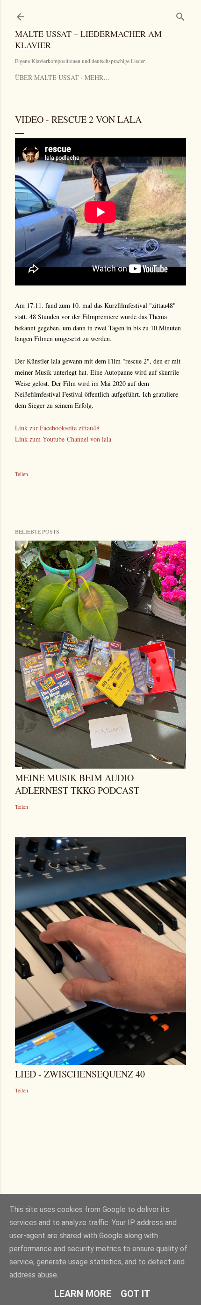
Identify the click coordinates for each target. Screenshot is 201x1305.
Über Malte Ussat (47, 77)
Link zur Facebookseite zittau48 (57, 427)
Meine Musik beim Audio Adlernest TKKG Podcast (77, 784)
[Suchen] (180, 15)
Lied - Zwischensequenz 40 (80, 1074)
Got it (136, 1293)
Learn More (82, 1293)
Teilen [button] (21, 474)
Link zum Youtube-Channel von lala (63, 439)
